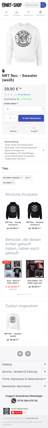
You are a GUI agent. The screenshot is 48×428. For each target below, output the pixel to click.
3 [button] (24, 294)
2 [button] (21, 294)
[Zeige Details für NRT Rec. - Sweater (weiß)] (13, 322)
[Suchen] (43, 5)
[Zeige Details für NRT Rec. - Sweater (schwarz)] (35, 210)
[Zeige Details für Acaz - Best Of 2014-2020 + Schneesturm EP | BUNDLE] (13, 269)
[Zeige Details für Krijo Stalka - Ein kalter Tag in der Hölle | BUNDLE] (35, 269)
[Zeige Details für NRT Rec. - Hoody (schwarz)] (13, 210)
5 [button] (30, 294)
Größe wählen (10, 103)
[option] (24, 44)
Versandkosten (24, 95)
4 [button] (27, 294)
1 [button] (18, 294)
